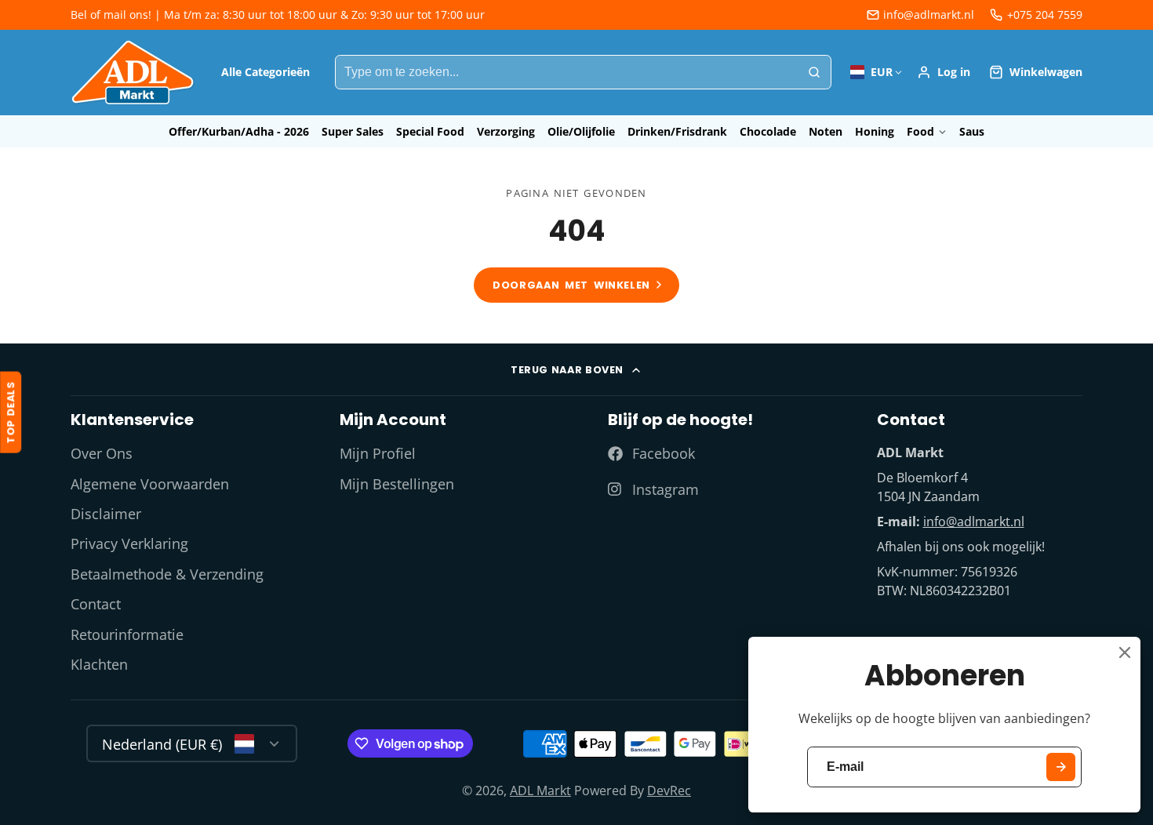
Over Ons (102, 453)
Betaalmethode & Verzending (167, 574)
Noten (825, 131)
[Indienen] (1060, 767)
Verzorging (506, 131)
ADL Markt (540, 790)
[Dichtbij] (1124, 652)
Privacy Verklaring (129, 543)
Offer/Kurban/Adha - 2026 (239, 131)
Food (920, 131)
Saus (971, 131)
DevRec (669, 790)
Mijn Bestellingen (397, 483)
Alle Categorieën (265, 71)
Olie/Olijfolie (581, 131)
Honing (874, 131)
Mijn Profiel (378, 453)
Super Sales (353, 131)
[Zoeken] (814, 72)
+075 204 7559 (1044, 14)
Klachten (99, 664)
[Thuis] (133, 72)
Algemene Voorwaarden (150, 483)
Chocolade (768, 131)
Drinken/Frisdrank (677, 131)
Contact (96, 603)
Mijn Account (943, 72)
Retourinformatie (127, 634)
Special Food (430, 131)
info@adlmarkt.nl (928, 14)
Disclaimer (106, 513)
